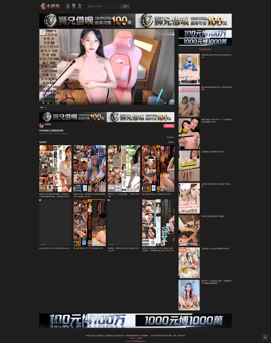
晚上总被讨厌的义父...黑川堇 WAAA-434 (156, 194)
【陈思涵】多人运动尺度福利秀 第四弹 (215, 248)
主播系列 (48, 124)
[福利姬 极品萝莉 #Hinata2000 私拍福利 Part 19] (189, 69)
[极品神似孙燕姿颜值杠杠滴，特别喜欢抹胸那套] (189, 101)
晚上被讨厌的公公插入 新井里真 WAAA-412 (54, 248)
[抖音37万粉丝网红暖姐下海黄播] (189, 230)
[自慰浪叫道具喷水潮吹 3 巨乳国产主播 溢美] (189, 198)
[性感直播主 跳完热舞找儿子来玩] (189, 166)
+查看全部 (169, 126)
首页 (46, 133)
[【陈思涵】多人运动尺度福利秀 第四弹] (189, 262)
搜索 (125, 6)
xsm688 (139, 338)
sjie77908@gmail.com (138, 341)
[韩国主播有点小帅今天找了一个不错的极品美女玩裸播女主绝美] (189, 133)
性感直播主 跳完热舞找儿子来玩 (212, 152)
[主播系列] (41, 126)
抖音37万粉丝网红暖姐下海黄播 (212, 216)
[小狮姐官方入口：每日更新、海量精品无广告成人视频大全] (49, 6)
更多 (171, 142)
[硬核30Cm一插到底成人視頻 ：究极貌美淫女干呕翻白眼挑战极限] (189, 295)
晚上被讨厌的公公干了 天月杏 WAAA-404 (88, 248)
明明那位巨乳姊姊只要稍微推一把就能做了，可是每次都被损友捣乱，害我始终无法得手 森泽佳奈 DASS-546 (55, 196)
